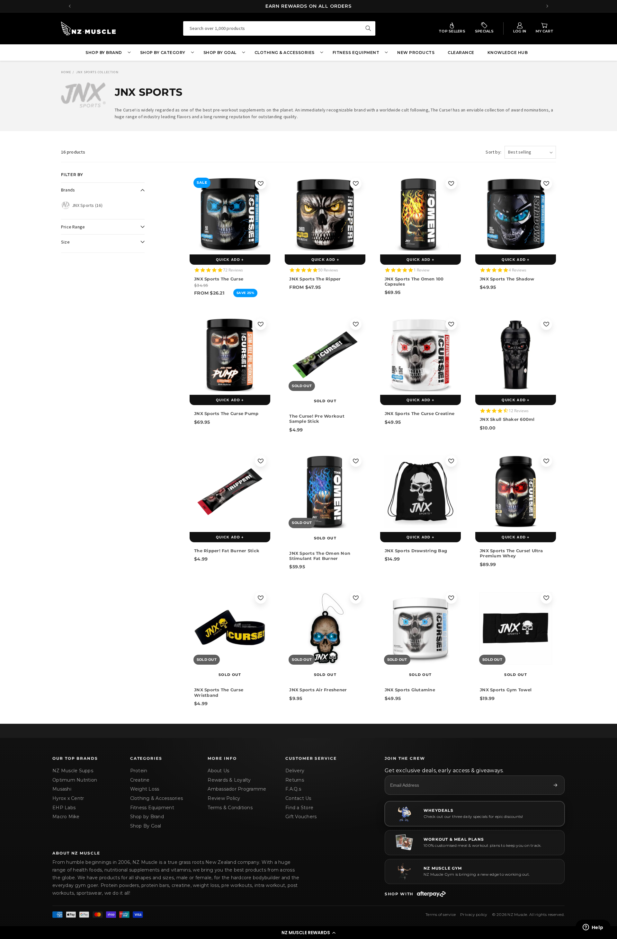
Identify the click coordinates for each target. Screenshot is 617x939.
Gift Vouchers (301, 816)
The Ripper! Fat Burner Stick (226, 550)
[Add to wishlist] (260, 183)
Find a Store (299, 808)
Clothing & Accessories (156, 798)
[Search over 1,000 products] (368, 28)
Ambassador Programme (237, 789)
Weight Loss (144, 789)
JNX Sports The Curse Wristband (218, 692)
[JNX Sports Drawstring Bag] (420, 491)
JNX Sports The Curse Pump (226, 413)
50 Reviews (328, 270)
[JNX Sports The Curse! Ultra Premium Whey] (515, 491)
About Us (218, 771)
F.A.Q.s (293, 789)
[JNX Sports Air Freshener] (325, 628)
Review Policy (224, 798)
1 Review (421, 270)
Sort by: (493, 152)
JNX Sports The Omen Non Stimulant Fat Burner (319, 555)
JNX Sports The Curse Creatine (419, 413)
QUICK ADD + (230, 259)
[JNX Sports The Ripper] (325, 214)
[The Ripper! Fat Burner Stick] (230, 491)
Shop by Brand (147, 816)
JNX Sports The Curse (218, 278)
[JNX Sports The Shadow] (515, 214)
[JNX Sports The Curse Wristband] (230, 628)
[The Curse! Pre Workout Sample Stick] (325, 354)
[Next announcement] (547, 6)
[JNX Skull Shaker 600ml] (515, 354)
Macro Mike (66, 816)
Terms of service (440, 914)
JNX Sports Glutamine (410, 690)
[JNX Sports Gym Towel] (515, 628)
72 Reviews (233, 270)
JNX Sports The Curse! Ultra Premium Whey (511, 553)
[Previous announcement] (70, 6)
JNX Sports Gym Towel (506, 690)
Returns (294, 780)
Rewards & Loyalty (229, 780)
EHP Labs (64, 808)
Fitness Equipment (152, 808)
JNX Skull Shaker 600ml (507, 419)
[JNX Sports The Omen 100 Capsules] (420, 214)
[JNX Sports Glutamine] (420, 628)
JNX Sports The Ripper (315, 278)
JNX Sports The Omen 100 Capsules (414, 281)
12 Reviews (519, 410)
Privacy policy (473, 914)
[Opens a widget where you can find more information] (593, 928)
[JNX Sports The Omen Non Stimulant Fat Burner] (325, 491)
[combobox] (279, 28)
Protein (139, 771)
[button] (308, 932)
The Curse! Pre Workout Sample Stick (316, 418)
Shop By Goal (145, 826)
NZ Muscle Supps (72, 771)
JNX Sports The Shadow (507, 278)
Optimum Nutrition (74, 780)
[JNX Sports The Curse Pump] (230, 354)
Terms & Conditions (230, 808)
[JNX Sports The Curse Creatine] (420, 354)
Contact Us (298, 798)
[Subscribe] (555, 785)
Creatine (140, 780)
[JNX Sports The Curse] (230, 214)
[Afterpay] (431, 894)
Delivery (294, 771)
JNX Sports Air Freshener (318, 690)
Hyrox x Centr (68, 798)
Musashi (61, 789)
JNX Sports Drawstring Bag (416, 550)
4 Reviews (517, 270)
